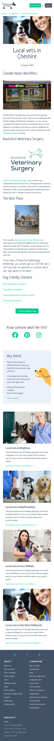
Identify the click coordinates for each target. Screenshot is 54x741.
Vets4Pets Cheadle (11, 133)
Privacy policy (9, 676)
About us (7, 666)
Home (4, 13)
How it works (13, 398)
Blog (31, 673)
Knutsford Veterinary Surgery (15, 180)
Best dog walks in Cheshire (14, 284)
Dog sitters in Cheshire (12, 289)
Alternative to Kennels (38, 697)
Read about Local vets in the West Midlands (23, 643)
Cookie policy (9, 704)
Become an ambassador (13, 694)
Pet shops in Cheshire (12, 300)
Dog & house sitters (37, 704)
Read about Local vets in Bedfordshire (20, 525)
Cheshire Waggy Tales (27, 311)
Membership (34, 669)
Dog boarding (35, 701)
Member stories (10, 683)
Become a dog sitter (37, 676)
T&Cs (6, 680)
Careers (7, 697)
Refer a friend (9, 690)
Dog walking (34, 708)
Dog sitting (34, 683)
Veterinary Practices (30, 13)
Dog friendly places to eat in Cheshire (19, 295)
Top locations (35, 687)
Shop (6, 687)
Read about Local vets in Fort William (20, 584)
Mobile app (8, 701)
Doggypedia (14, 13)
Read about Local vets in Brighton (19, 466)
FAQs (6, 722)
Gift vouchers (9, 669)
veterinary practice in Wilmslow (27, 240)
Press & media (9, 673)
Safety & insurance (37, 690)
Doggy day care (36, 680)
